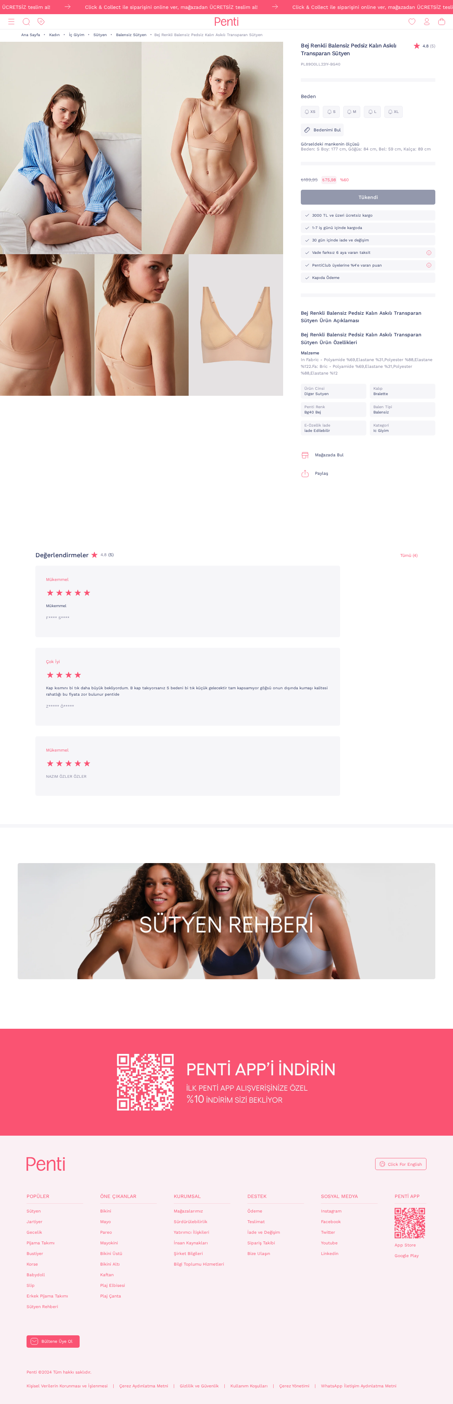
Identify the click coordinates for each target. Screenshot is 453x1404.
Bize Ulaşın (258, 1253)
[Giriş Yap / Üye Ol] (427, 21)
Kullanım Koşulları (249, 1385)
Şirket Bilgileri (188, 1253)
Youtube (329, 1242)
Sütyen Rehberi (42, 1306)
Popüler (38, 1196)
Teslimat (256, 1221)
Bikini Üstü (111, 1253)
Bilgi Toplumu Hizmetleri (199, 1264)
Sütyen (100, 35)
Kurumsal (187, 1196)
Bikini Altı (110, 1264)
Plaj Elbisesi (112, 1285)
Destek (256, 1196)
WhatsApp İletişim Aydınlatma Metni (358, 1385)
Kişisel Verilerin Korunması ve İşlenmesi (67, 1385)
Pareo (106, 1232)
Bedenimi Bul (327, 129)
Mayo (105, 1221)
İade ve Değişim (263, 1232)
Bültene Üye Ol (57, 1341)
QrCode (410, 1223)
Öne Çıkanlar (118, 1196)
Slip (31, 1285)
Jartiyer (34, 1221)
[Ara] (26, 21)
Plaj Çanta (110, 1296)
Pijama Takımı (41, 1242)
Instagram (331, 1211)
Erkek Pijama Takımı (47, 1296)
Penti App (407, 1196)
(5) (429, 46)
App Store (405, 1245)
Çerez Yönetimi (294, 1385)
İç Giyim (76, 35)
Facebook (331, 1221)
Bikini (105, 1211)
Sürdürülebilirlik (190, 1221)
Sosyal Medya (339, 1196)
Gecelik (34, 1232)
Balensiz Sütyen (131, 35)
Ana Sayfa (30, 35)
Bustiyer (35, 1253)
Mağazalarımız (188, 1211)
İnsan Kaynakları (191, 1242)
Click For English (405, 1164)
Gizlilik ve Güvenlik (199, 1385)
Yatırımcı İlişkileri (191, 1232)
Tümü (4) (409, 555)
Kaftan (107, 1274)
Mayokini (109, 1242)
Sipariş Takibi (261, 1242)
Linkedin (329, 1253)
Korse (32, 1264)
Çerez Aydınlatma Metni (143, 1385)
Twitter (328, 1232)
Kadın (54, 35)
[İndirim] (41, 21)
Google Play (407, 1255)
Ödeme (254, 1211)
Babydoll (36, 1274)
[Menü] (11, 21)
